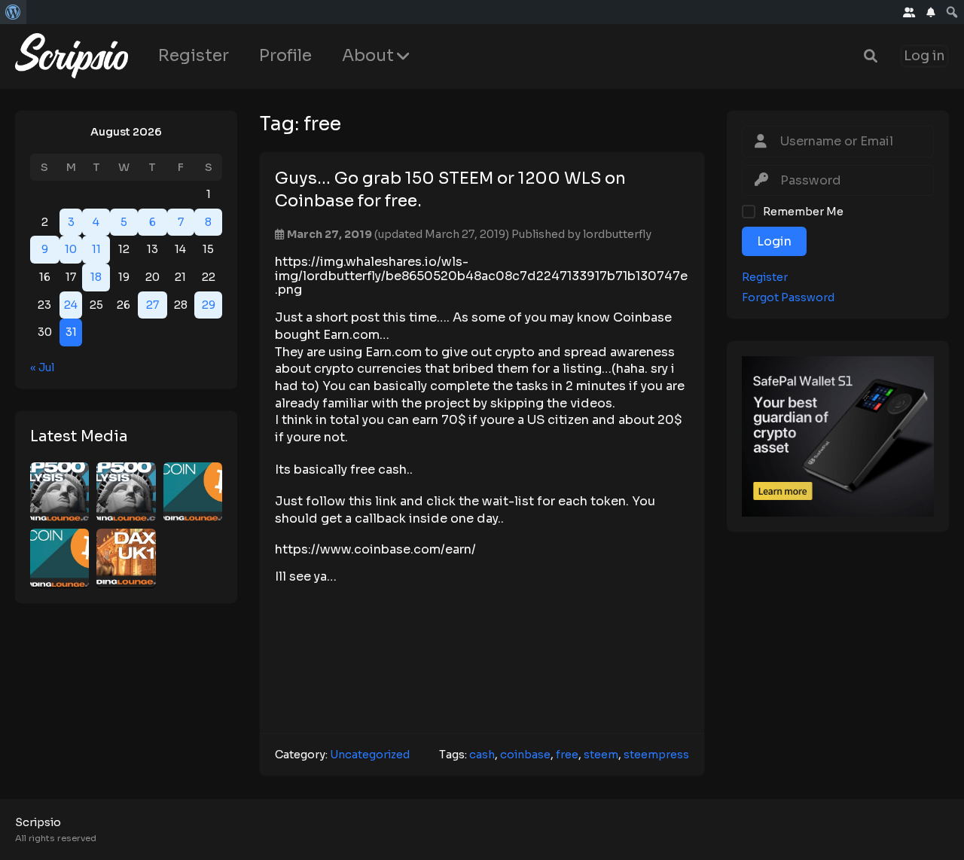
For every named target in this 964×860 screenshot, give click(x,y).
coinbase (525, 754)
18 (96, 277)
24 (71, 304)
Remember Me (803, 211)
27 (152, 304)
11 (96, 249)
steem (601, 754)
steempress (656, 754)
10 (71, 249)
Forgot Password (788, 297)
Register (193, 55)
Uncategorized (370, 754)
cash (482, 754)
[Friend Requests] (909, 12)
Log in (924, 56)
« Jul (42, 367)
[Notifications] (931, 12)
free (567, 754)
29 (208, 304)
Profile (285, 55)
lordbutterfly (617, 234)
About (368, 55)
